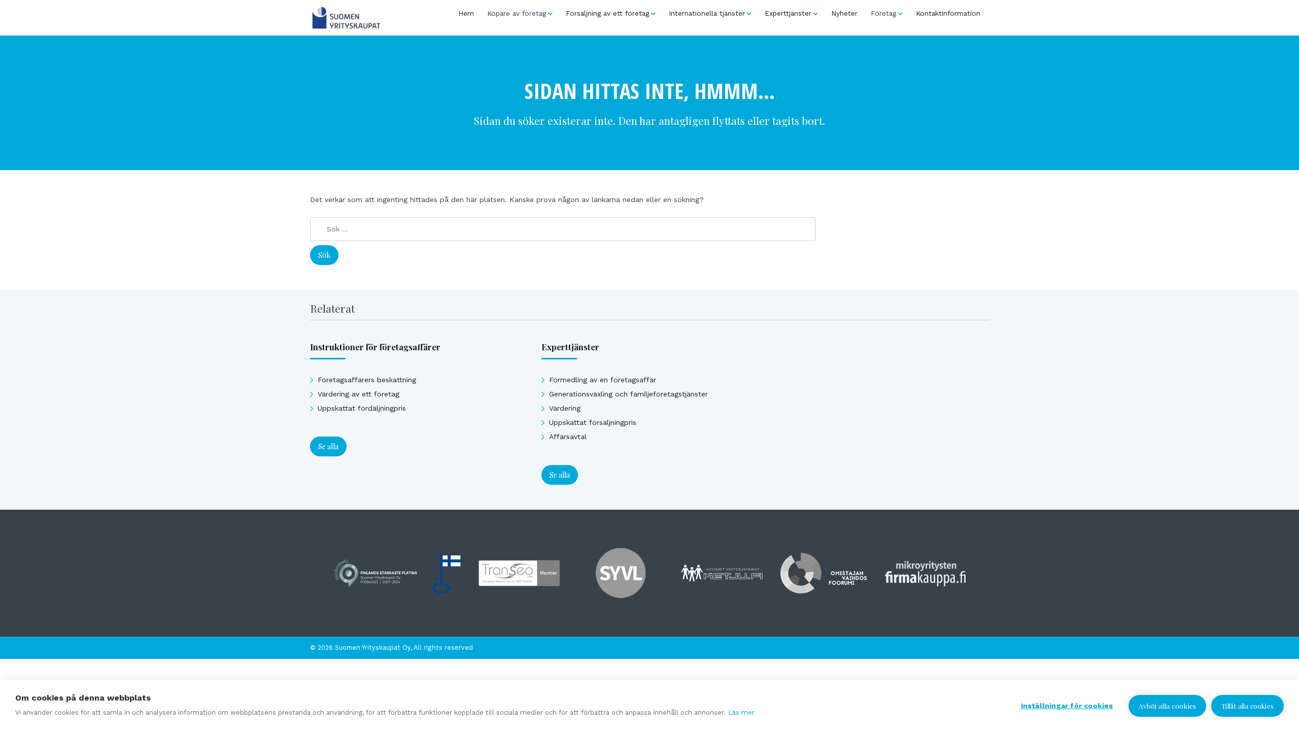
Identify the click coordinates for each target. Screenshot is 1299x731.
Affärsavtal (568, 437)
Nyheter (844, 13)
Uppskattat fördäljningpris (362, 408)
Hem (466, 13)
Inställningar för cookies (1067, 706)
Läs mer (741, 712)
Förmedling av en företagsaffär (602, 380)
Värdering (564, 408)
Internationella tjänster (707, 13)
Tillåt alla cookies (1247, 706)
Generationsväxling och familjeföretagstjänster (628, 394)
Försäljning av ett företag (607, 13)
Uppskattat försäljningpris (592, 422)
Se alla (328, 446)
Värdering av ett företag (358, 394)
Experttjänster (788, 13)
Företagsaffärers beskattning (367, 380)
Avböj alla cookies (1168, 705)
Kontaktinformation (948, 13)
